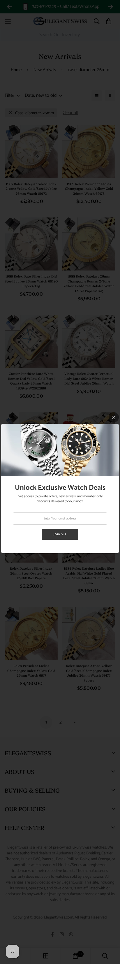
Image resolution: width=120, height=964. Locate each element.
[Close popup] (114, 417)
